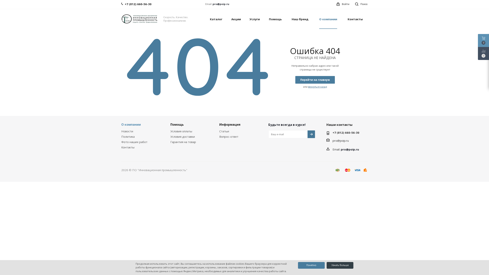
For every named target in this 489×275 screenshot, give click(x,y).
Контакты (127, 147)
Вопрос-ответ (228, 136)
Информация (229, 124)
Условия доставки (182, 136)
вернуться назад (317, 86)
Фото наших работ (134, 142)
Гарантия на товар (183, 142)
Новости (127, 131)
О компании (131, 124)
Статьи (224, 131)
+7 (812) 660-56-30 (346, 132)
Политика (128, 136)
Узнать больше (340, 265)
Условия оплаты (181, 131)
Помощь (177, 124)
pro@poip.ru (221, 4)
